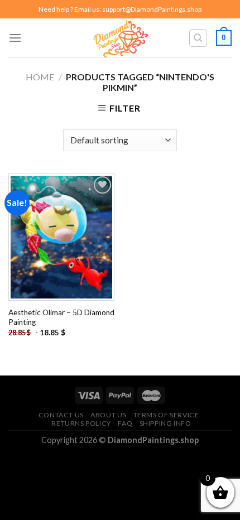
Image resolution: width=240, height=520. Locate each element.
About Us (108, 415)
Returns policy (81, 423)
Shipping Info (165, 423)
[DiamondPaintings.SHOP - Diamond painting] (120, 37)
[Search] (198, 38)
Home (40, 76)
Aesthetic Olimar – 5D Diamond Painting (61, 317)
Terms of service (166, 415)
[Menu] (15, 37)
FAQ (125, 423)
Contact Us (61, 415)
